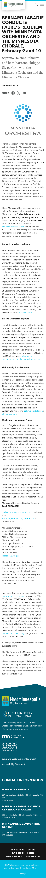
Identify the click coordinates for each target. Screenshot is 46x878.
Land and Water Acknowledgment (19, 759)
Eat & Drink (18, 853)
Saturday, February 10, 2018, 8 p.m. (18, 518)
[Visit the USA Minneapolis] (9, 747)
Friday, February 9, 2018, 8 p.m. (17, 512)
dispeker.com (25, 312)
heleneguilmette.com (30, 359)
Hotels (30, 853)
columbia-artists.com (33, 411)
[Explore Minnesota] (13, 736)
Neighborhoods (14, 856)
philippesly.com (9, 414)
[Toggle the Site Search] (36, 4)
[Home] (13, 4)
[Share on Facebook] (13, 93)
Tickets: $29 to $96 (10, 556)
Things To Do (17, 850)
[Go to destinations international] (17, 714)
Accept (23, 873)
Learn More (31, 868)
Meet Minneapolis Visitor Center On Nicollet (21, 808)
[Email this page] (24, 93)
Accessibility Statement (13, 764)
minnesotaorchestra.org (13, 226)
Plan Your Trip (33, 856)
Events (31, 850)
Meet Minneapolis (15, 789)
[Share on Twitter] (18, 93)
